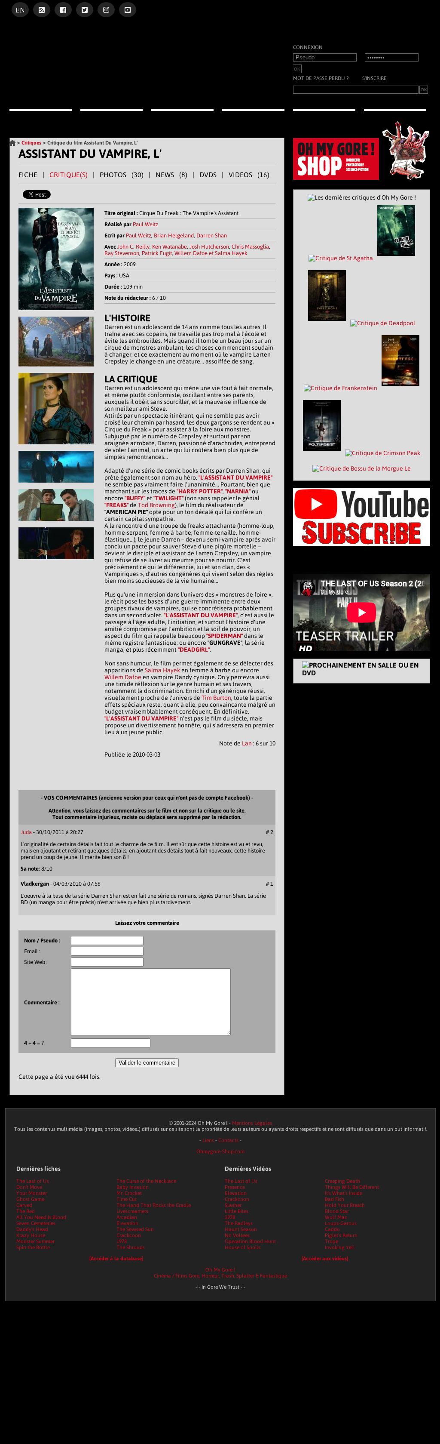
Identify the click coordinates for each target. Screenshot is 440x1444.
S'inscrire (374, 78)
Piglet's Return (341, 1235)
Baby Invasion (132, 1187)
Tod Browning (156, 505)
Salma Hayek (162, 670)
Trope (331, 1241)
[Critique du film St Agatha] (340, 258)
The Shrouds (130, 1247)
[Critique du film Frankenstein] (340, 388)
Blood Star (337, 1211)
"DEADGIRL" (194, 649)
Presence (235, 1187)
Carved (24, 1205)
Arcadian (126, 1217)
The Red (25, 1211)
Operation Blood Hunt (250, 1241)
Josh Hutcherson (209, 246)
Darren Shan (211, 235)
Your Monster (31, 1193)
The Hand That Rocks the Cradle (153, 1205)
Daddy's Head (32, 1229)
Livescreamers (132, 1211)
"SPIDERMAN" (224, 635)
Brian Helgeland (174, 235)
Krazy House (30, 1235)
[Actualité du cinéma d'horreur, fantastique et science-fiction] (40, 118)
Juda (26, 832)
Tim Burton (216, 697)
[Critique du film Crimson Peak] (382, 453)
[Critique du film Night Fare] (400, 388)
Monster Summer (35, 1241)
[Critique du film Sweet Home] (327, 323)
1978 (121, 1241)
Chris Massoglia (250, 246)
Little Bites (236, 1211)
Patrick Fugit (157, 253)
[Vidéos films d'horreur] (182, 118)
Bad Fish (334, 1199)
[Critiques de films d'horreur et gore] (111, 119)
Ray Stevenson (121, 253)
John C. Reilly (133, 246)
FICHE (27, 175)
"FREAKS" (116, 505)
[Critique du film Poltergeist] (322, 453)
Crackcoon (128, 1235)
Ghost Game (30, 1199)
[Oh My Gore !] (12, 143)
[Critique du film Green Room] (396, 258)
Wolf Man (336, 1217)
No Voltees (237, 1235)
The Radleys (239, 1223)
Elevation (127, 1223)
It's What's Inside (343, 1193)
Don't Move (29, 1187)
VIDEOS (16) (249, 175)
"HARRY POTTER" (200, 491)
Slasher (233, 1205)
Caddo (332, 1229)
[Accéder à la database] (116, 1259)
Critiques (31, 143)
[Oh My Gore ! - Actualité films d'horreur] (116, 96)
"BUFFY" (135, 498)
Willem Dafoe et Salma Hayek (211, 253)
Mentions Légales (252, 1123)
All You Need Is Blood (41, 1217)
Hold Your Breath (345, 1205)
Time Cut (126, 1199)
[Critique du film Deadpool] (382, 323)
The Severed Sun (135, 1229)
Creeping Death (342, 1181)
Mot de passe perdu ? (320, 78)
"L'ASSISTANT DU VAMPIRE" (235, 477)
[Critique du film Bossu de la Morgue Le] (361, 468)
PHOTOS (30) (122, 175)
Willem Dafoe (122, 677)
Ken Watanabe (169, 246)
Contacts (228, 1140)
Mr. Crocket (129, 1193)
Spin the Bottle (33, 1247)
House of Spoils (242, 1247)
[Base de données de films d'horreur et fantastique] (324, 118)
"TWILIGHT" (168, 498)
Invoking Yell (340, 1247)
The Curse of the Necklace (146, 1181)
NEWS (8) (171, 175)
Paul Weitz (145, 224)
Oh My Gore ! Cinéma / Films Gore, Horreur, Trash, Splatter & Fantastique (220, 1273)
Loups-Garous (341, 1223)
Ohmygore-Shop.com (220, 1151)
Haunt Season (241, 1229)
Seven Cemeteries (35, 1223)
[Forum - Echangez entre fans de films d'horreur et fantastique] (395, 117)
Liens (208, 1140)
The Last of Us (32, 1181)
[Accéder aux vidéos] (325, 1259)
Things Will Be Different (352, 1187)
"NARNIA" (238, 491)
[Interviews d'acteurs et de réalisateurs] (253, 118)
